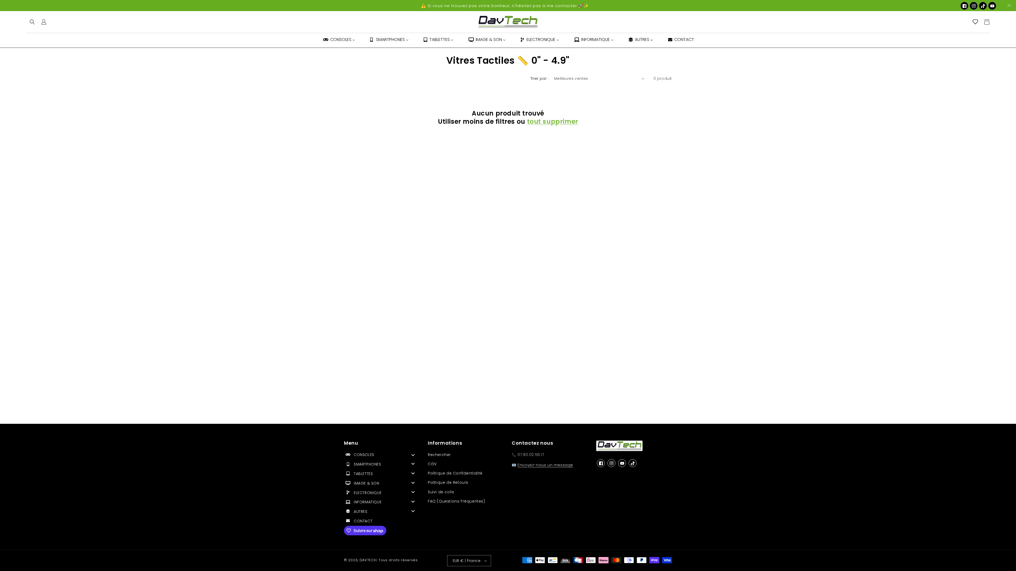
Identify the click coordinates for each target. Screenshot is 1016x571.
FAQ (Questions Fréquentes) (456, 501)
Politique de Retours (448, 482)
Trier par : (539, 78)
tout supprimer (552, 121)
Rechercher (439, 454)
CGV (432, 464)
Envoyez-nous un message (545, 465)
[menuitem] (338, 40)
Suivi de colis (441, 492)
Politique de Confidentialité (455, 473)
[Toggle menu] (413, 455)
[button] (32, 22)
